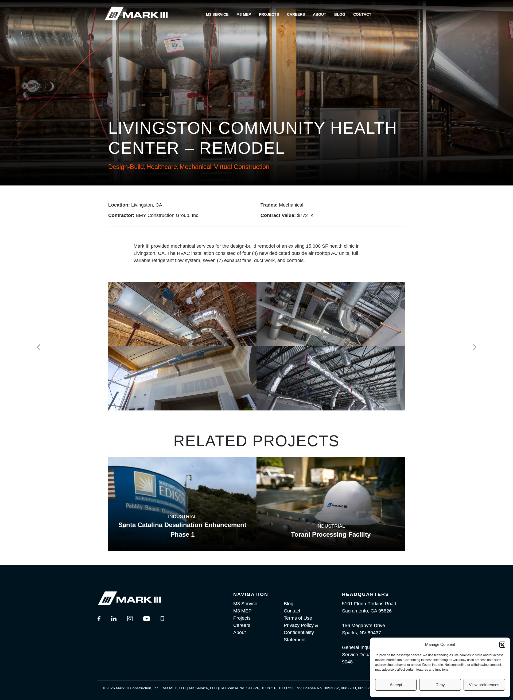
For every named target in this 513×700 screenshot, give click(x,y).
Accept (396, 684)
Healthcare (161, 166)
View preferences (484, 684)
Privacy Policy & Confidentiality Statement (301, 632)
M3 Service (217, 14)
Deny (440, 684)
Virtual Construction (241, 166)
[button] (502, 644)
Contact (362, 14)
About (319, 14)
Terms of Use (298, 618)
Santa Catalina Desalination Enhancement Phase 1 (182, 529)
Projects (269, 14)
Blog (339, 14)
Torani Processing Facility (331, 534)
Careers (296, 14)
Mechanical (195, 166)
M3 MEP (243, 14)
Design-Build (126, 166)
